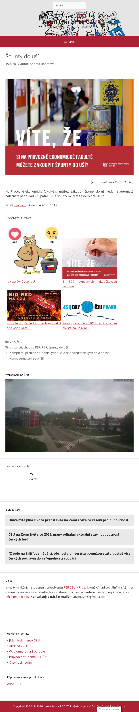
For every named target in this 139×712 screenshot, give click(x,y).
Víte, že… (20, 205)
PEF (44, 347)
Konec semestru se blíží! (27, 358)
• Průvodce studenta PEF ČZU (28, 657)
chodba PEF (32, 347)
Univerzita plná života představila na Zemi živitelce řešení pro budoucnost (69, 520)
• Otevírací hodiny (20, 662)
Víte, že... (16, 342)
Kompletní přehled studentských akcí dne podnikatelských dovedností (60, 353)
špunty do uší (58, 347)
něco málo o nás (17, 597)
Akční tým (95, 706)
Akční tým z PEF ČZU (69, 21)
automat (16, 347)
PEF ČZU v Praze (75, 587)
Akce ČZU (14, 684)
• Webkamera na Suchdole (26, 651)
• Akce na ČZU (17, 646)
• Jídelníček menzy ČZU (23, 640)
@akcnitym (80, 706)
